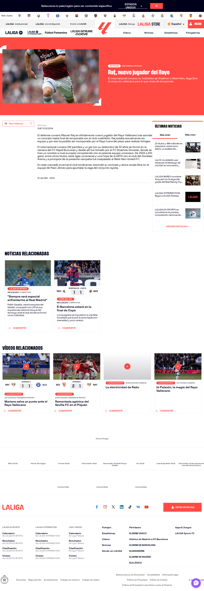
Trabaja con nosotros (70, 580)
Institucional (16, 24)
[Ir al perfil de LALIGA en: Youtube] (146, 507)
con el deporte (48, 24)
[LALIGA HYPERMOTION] (35, 33)
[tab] (165, 135)
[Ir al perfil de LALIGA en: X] (113, 507)
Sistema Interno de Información (130, 575)
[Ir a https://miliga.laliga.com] (196, 24)
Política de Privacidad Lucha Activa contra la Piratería (147, 585)
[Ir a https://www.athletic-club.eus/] (19, 15)
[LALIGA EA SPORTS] (14, 33)
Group (127, 24)
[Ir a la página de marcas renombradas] (4, 579)
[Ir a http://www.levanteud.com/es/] (95, 15)
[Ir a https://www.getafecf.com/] (86, 15)
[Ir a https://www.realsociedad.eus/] (171, 15)
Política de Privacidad (137, 580)
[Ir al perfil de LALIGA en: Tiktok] (130, 507)
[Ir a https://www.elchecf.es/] (67, 15)
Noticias (148, 32)
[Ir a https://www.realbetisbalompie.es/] (152, 15)
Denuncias (21, 580)
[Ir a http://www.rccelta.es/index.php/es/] (48, 15)
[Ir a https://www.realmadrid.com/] (162, 15)
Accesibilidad (153, 575)
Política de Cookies (158, 580)
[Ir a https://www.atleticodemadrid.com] (29, 15)
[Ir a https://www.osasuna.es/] (38, 15)
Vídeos (127, 32)
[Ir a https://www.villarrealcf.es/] (200, 15)
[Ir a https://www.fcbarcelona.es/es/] (76, 15)
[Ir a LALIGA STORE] (149, 24)
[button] (14, 32)
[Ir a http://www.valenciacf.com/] (190, 15)
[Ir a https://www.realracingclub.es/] (114, 15)
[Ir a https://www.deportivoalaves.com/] (57, 15)
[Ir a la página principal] (105, 35)
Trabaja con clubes (90, 580)
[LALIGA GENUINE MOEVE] (82, 33)
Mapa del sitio (34, 580)
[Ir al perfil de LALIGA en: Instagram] (105, 507)
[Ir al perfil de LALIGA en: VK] (138, 507)
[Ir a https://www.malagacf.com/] (105, 15)
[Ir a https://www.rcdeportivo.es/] (133, 15)
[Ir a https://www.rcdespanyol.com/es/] (143, 15)
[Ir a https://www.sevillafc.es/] (181, 15)
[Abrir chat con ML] (196, 583)
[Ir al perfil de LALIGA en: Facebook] (97, 507)
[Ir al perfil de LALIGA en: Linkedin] (121, 507)
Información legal (170, 575)
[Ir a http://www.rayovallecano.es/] (124, 15)
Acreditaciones (51, 580)
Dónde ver (78, 24)
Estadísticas (171, 32)
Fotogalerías (193, 32)
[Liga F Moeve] (56, 33)
